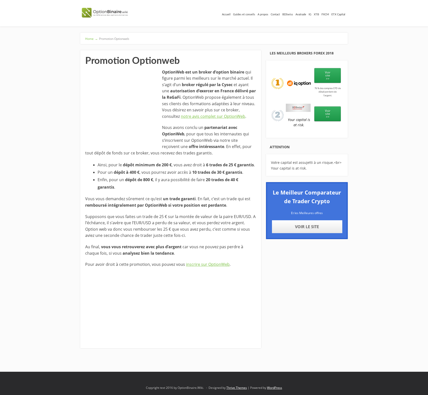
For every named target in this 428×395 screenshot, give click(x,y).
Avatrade (300, 14)
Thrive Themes (236, 388)
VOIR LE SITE (307, 226)
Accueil (226, 14)
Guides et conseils (244, 14)
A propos (263, 14)
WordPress (274, 388)
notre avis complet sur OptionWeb (213, 116)
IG (310, 14)
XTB (316, 14)
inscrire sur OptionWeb (208, 264)
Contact (275, 14)
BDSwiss (287, 14)
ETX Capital (338, 14)
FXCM (325, 14)
